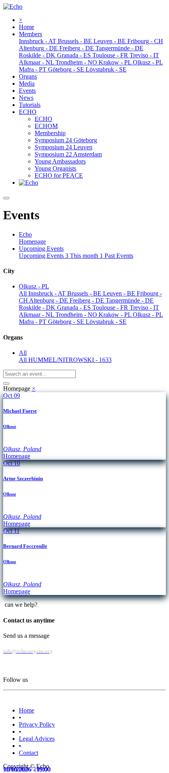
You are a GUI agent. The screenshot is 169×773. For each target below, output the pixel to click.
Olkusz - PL (148, 314)
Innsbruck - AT (47, 293)
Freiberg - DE (88, 300)
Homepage (32, 241)
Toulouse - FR (111, 307)
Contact (28, 752)
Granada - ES (74, 307)
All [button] (23, 352)
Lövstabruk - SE (106, 321)
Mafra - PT (33, 321)
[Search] (6, 383)
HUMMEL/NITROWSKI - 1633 (70, 359)
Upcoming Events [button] (41, 248)
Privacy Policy (37, 724)
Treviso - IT (144, 307)
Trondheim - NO (77, 314)
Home (26, 710)
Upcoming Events (43, 255)
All (23, 293)
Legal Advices (37, 738)
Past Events (119, 255)
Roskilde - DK (38, 307)
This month (86, 255)
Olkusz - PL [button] (34, 286)
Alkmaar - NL (37, 314)
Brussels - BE (85, 293)
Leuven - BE (120, 293)
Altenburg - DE (49, 300)
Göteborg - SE (67, 321)
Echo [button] (25, 234)
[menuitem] (26, 27)
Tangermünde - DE (130, 300)
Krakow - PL (116, 314)
